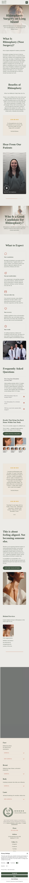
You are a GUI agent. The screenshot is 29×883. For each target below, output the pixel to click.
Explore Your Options (12, 568)
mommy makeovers (11, 823)
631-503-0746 (14, 830)
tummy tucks (18, 823)
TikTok (14, 851)
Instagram (14, 844)
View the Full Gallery (12, 433)
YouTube (14, 849)
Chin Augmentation (8, 638)
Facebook (14, 846)
